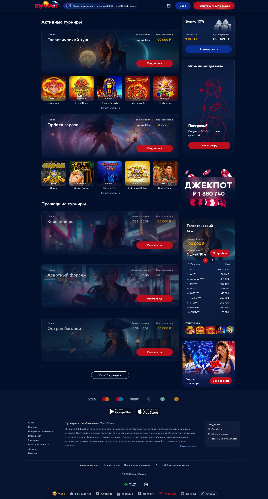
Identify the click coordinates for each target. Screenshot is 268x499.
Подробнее (154, 63)
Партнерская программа (137, 464)
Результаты (154, 245)
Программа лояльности (40, 431)
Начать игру (209, 145)
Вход (183, 5)
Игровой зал (34, 435)
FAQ (157, 464)
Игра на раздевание (39, 444)
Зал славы (33, 440)
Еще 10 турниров (110, 375)
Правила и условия (89, 464)
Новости (32, 426)
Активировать (208, 49)
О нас (31, 422)
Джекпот (32, 448)
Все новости (221, 380)
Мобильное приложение (176, 464)
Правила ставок (111, 464)
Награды (33, 453)
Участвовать (54, 99)
